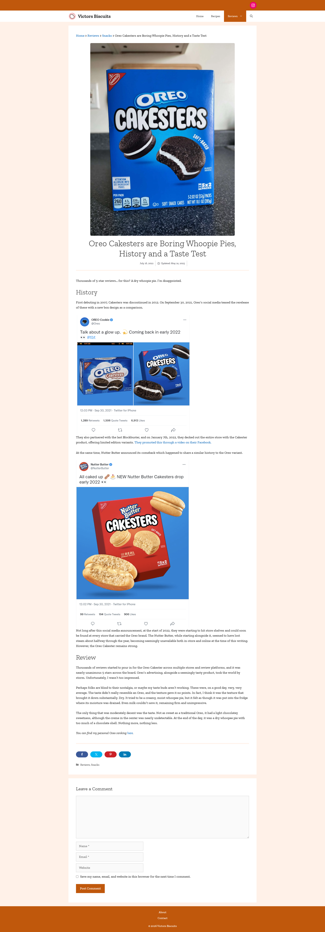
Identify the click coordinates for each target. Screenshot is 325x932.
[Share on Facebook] (82, 754)
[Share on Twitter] (96, 754)
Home (200, 16)
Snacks (107, 35)
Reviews (233, 16)
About (162, 912)
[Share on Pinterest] (111, 754)
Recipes (215, 16)
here (130, 733)
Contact (163, 918)
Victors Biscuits (94, 16)
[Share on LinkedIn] (125, 754)
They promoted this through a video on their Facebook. (172, 442)
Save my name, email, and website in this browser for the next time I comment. (135, 876)
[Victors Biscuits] (72, 16)
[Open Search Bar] (251, 16)
